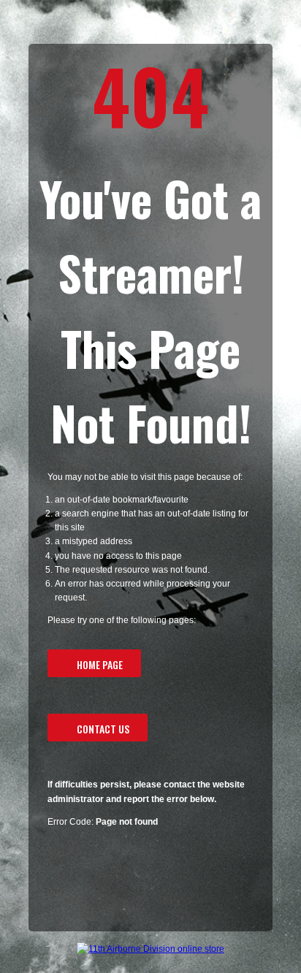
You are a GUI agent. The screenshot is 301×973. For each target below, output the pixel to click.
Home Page (100, 664)
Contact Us (103, 728)
